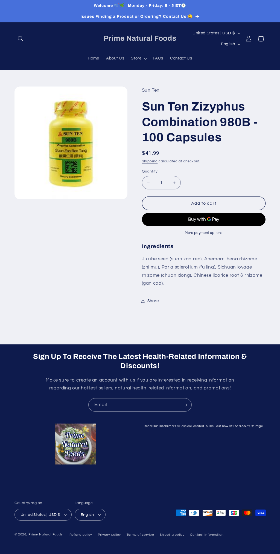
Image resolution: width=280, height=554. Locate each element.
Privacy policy (109, 534)
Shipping (150, 161)
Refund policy (80, 534)
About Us (246, 426)
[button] (20, 38)
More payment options (204, 233)
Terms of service (140, 534)
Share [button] (153, 301)
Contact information (206, 534)
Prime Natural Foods (45, 534)
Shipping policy (172, 534)
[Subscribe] (185, 405)
